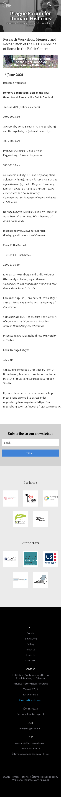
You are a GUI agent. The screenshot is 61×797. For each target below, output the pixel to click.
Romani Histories (20, 776)
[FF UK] (10, 498)
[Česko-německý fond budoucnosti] (40, 580)
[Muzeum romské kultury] (30, 498)
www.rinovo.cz (41, 779)
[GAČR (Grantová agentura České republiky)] (10, 559)
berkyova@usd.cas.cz (30, 728)
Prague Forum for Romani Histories (30, 16)
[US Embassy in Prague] (50, 559)
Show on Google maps (30, 700)
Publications (30, 638)
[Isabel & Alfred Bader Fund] (30, 559)
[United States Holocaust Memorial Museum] (40, 519)
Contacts (30, 660)
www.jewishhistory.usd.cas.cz (30, 743)
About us (30, 649)
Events (30, 633)
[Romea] (20, 519)
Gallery (30, 644)
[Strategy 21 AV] (20, 580)
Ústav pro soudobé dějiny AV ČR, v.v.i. (30, 753)
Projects (30, 655)
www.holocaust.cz (30, 748)
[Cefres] (50, 498)
